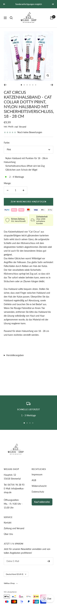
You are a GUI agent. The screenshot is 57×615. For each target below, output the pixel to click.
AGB (34, 480)
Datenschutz (38, 491)
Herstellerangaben (15, 355)
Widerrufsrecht (39, 486)
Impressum (37, 474)
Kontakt (7, 522)
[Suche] (11, 17)
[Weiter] (52, 85)
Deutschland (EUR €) (14, 574)
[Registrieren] (48, 561)
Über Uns (8, 534)
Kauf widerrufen (42, 502)
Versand (22, 126)
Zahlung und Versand (14, 528)
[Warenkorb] (51, 17)
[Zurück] (5, 85)
